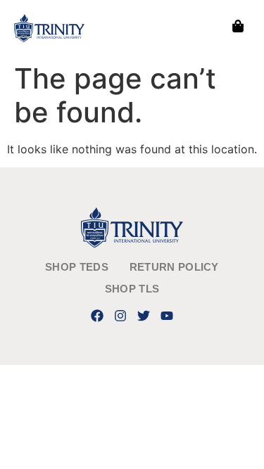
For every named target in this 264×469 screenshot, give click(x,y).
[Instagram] (120, 315)
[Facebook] (97, 315)
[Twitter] (144, 315)
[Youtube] (167, 315)
